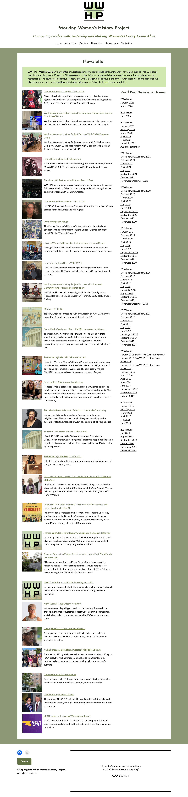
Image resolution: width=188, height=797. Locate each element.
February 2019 (127, 235)
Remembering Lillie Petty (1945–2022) (63, 456)
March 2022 (126, 132)
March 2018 (126, 279)
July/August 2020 (129, 211)
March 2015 (126, 412)
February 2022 (127, 129)
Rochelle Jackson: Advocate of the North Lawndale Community (75, 410)
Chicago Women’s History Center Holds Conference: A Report (74, 242)
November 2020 (128, 221)
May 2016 (125, 382)
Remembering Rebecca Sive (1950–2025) (64, 201)
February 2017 (127, 317)
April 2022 (125, 136)
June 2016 (125, 385)
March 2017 (126, 320)
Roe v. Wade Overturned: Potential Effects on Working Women (75, 329)
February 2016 (127, 371)
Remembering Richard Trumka (59, 694)
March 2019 (126, 238)
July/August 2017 (129, 334)
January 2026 (127, 102)
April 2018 (125, 283)
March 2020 (126, 197)
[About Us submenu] (75, 43)
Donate (24, 761)
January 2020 (144, 190)
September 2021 (128, 173)
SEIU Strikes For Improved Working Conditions (67, 715)
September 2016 (128, 392)
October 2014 (127, 443)
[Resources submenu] (117, 43)
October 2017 (127, 341)
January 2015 (127, 405)
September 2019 (128, 255)
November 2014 (128, 446)
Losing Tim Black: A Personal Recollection (64, 628)
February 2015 (127, 409)
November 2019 (128, 262)
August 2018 (126, 293)
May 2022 (125, 139)
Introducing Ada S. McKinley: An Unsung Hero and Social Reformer (77, 532)
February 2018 (127, 276)
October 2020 (127, 218)
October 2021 (127, 177)
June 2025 (125, 116)
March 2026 (126, 106)
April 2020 (125, 201)
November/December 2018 (134, 303)
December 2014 (128, 450)
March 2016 (126, 375)
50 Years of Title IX (53, 309)
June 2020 (125, 208)
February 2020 (127, 194)
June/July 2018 (128, 289)
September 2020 (128, 214)
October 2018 (127, 300)
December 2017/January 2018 (135, 272)
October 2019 (127, 259)
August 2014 (126, 436)
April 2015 (125, 416)
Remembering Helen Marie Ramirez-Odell (65, 357)
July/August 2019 (129, 252)
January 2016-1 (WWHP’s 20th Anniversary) (142, 354)
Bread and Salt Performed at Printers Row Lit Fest (68, 180)
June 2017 (125, 330)
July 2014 (125, 433)
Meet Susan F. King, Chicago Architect (62, 603)
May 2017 (125, 327)
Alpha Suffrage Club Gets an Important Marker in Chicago (72, 649)
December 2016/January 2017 (135, 313)
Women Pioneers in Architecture (60, 674)
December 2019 (128, 190)
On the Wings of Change (56, 221)
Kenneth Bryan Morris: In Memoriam (62, 159)
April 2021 (125, 167)
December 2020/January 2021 (135, 156)
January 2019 (127, 231)
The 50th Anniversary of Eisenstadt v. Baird (65, 431)
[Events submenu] (87, 43)
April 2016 (125, 378)
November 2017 (128, 344)
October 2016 (127, 396)
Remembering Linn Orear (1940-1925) (63, 263)
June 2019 (125, 248)
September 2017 (128, 337)
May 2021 (125, 170)
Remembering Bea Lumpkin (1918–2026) (64, 91)
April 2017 (125, 324)
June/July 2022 (128, 143)
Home (59, 43)
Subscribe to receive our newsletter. (109, 82)
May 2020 (125, 204)
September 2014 (128, 440)
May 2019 (125, 245)
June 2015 (125, 423)
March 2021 (126, 163)
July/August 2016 (129, 389)
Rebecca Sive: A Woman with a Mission (63, 382)
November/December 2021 (134, 180)
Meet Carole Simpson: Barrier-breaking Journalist (69, 582)
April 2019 (125, 242)
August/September (130, 146)
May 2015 (125, 419)
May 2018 (125, 286)
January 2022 (127, 126)
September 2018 (128, 296)
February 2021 (127, 160)
